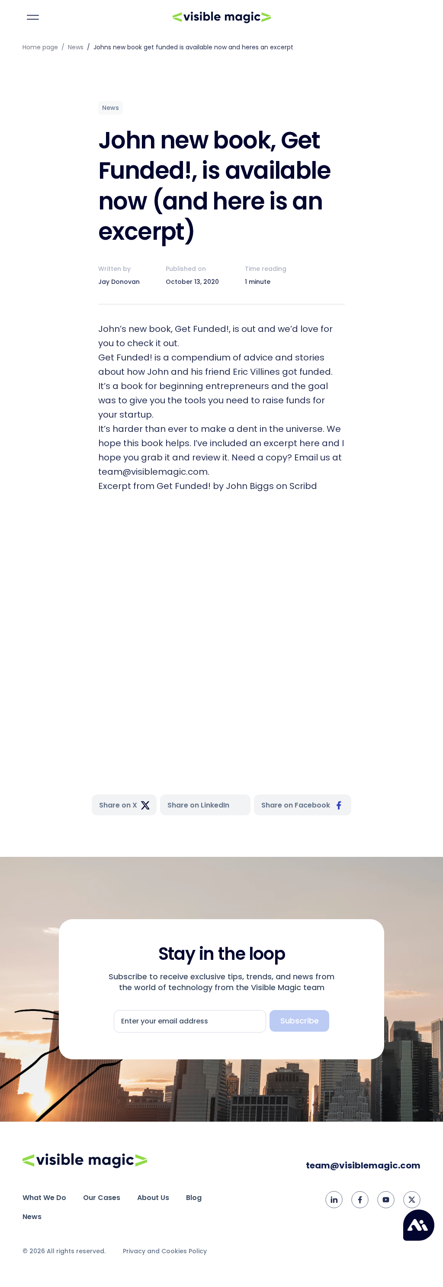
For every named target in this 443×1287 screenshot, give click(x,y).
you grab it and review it (174, 457)
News (75, 47)
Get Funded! (202, 329)
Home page (40, 47)
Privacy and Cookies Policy (165, 1251)
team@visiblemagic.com (363, 1165)
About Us (153, 1198)
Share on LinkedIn (198, 805)
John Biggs (250, 486)
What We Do (44, 1198)
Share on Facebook (295, 805)
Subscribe (299, 1020)
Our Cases (101, 1198)
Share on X (118, 805)
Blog (194, 1198)
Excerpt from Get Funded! (154, 486)
